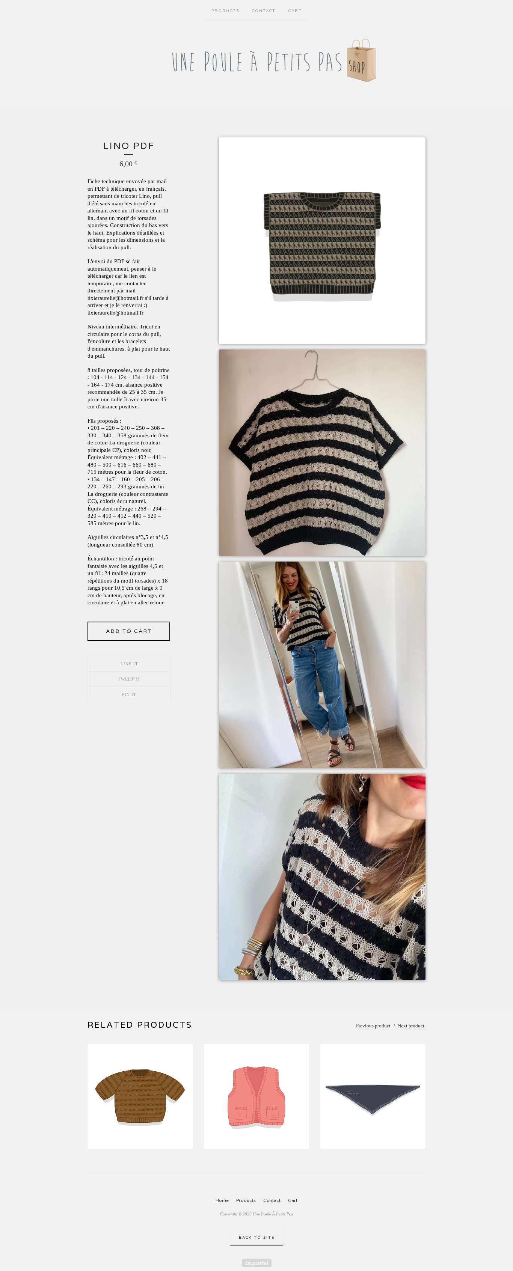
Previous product (373, 1026)
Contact (264, 11)
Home (222, 1200)
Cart (295, 11)
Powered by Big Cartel (257, 1263)
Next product (411, 1026)
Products (225, 11)
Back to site (257, 1237)
